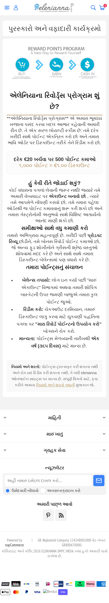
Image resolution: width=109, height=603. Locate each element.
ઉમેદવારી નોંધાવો (25, 490)
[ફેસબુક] (48, 515)
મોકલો (98, 480)
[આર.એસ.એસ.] (61, 515)
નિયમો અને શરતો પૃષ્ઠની (55, 385)
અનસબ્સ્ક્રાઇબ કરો (63, 490)
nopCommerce (14, 545)
